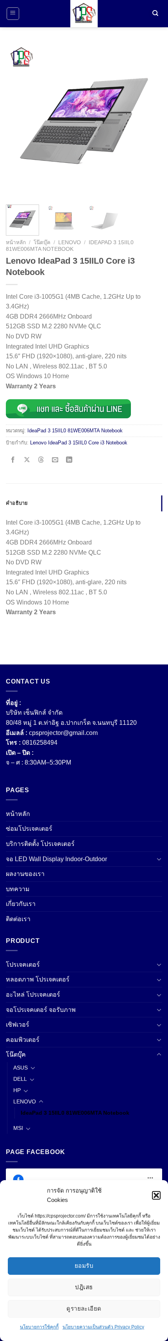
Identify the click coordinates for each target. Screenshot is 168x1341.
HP (17, 1090)
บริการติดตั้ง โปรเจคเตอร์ (40, 844)
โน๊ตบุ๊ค (42, 242)
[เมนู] (13, 13)
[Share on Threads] (41, 460)
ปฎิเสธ (84, 1287)
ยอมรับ (84, 1265)
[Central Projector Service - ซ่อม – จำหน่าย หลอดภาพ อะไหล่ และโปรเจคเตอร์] (84, 13)
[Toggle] (159, 858)
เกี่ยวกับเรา (21, 903)
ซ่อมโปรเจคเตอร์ (29, 828)
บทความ (18, 889)
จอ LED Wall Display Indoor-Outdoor (56, 859)
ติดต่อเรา (18, 919)
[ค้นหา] (155, 13)
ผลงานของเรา (25, 874)
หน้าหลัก (16, 242)
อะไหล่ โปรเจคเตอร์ (33, 994)
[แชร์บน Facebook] (13, 460)
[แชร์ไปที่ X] (27, 460)
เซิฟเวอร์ (17, 1024)
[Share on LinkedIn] (69, 460)
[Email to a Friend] (55, 460)
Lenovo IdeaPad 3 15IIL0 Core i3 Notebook (78, 443)
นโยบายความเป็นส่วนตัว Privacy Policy (103, 1327)
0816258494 (39, 742)
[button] (156, 1195)
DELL (20, 1079)
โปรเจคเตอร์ (23, 964)
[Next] (149, 120)
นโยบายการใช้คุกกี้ (39, 1327)
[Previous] (19, 120)
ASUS (20, 1067)
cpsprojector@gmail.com (63, 733)
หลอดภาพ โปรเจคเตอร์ (38, 979)
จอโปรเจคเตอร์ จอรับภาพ (41, 1009)
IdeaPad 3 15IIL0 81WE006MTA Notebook (70, 246)
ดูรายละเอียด (84, 1308)
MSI (18, 1128)
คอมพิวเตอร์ (22, 1039)
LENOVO (69, 242)
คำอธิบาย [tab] (17, 503)
